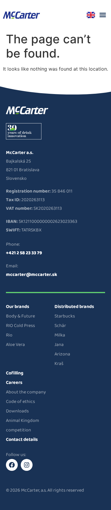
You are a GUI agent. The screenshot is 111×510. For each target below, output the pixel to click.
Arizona (62, 354)
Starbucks (64, 316)
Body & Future (20, 316)
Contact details (22, 439)
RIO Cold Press (20, 325)
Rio (9, 335)
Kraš (58, 363)
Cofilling (14, 373)
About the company (26, 392)
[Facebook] (12, 465)
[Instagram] (27, 465)
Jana (59, 344)
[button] (102, 14)
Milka (59, 335)
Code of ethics (20, 401)
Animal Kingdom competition (22, 425)
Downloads (17, 411)
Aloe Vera (15, 344)
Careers (14, 382)
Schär (60, 325)
